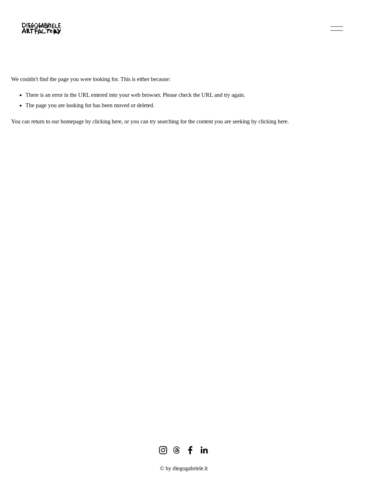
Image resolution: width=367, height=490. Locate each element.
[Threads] (176, 450)
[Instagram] (163, 450)
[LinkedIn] (204, 450)
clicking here (106, 121)
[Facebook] (190, 450)
